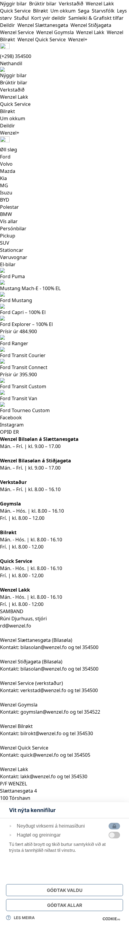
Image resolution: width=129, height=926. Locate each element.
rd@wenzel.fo (15, 625)
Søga (85, 10)
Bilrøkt (41, 10)
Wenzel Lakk (100, 3)
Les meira (24, 917)
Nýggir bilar (14, 3)
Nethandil (11, 63)
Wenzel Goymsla (56, 32)
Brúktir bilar (44, 3)
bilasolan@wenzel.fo (43, 668)
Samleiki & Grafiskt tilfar (96, 18)
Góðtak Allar (64, 905)
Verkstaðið (72, 3)
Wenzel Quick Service (42, 39)
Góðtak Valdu (64, 890)
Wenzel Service (18, 32)
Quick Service (16, 10)
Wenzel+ (78, 39)
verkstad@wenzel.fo (43, 690)
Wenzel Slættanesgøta (43, 25)
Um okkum (64, 10)
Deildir (8, 25)
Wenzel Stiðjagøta (91, 25)
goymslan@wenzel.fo (44, 712)
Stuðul (22, 18)
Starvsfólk (104, 10)
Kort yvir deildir (49, 18)
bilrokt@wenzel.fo (41, 733)
